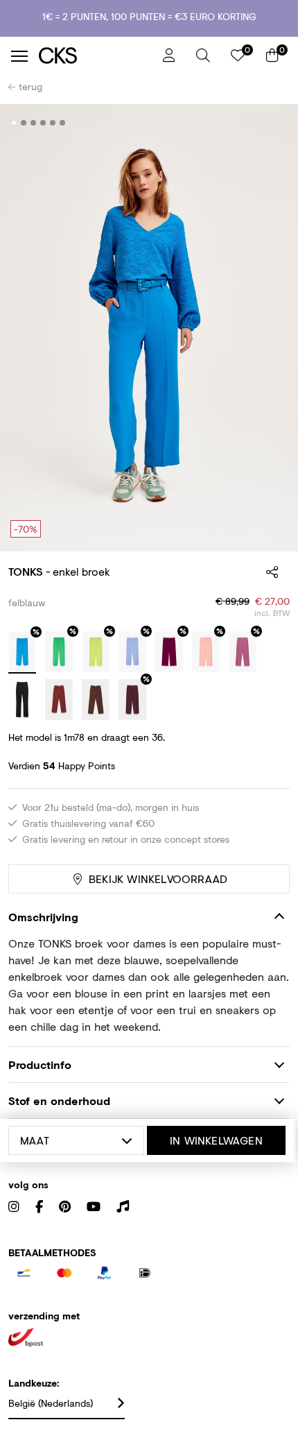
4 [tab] (43, 123)
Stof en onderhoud (59, 1100)
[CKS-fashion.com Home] (95, 56)
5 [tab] (53, 123)
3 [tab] (33, 123)
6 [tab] (62, 123)
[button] (203, 55)
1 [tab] (14, 123)
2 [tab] (23, 123)
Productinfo (39, 1064)
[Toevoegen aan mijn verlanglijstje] (269, 123)
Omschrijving (43, 917)
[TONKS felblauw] (22, 653)
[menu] (19, 56)
